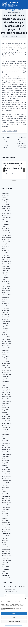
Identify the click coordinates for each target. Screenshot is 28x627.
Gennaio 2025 (6, 233)
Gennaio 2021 (6, 339)
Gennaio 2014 (6, 525)
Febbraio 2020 (6, 363)
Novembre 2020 (6, 343)
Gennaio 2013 (6, 551)
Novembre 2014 (6, 502)
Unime (15, 130)
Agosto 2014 (5, 509)
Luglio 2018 (5, 405)
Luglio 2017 (5, 432)
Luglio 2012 (5, 564)
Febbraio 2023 (6, 284)
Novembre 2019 (6, 370)
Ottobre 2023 (6, 266)
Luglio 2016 (5, 458)
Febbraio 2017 (6, 443)
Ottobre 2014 (5, 505)
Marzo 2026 (5, 204)
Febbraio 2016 (6, 469)
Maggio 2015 (5, 489)
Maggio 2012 (5, 569)
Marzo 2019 (5, 387)
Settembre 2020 (6, 348)
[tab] (12, 180)
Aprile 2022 (5, 306)
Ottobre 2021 (5, 319)
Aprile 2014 (5, 518)
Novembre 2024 (6, 237)
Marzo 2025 (5, 228)
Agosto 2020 (5, 350)
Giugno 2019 (5, 381)
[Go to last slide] (4, 170)
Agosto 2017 (5, 429)
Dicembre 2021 (6, 314)
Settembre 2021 (6, 321)
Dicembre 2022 (6, 288)
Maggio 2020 (5, 357)
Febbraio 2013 (6, 549)
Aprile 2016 (5, 465)
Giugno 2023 (5, 275)
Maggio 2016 (5, 463)
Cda (4, 130)
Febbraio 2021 (6, 337)
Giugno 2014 (5, 514)
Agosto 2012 (5, 562)
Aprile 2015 (5, 491)
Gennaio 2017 (6, 445)
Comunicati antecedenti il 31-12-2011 (15, 587)
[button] (26, 599)
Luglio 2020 (5, 352)
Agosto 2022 (5, 297)
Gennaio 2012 (6, 578)
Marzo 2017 (5, 441)
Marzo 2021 (5, 334)
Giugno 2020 (5, 354)
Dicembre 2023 (6, 261)
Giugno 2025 (5, 222)
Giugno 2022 (5, 301)
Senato (9, 130)
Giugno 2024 (5, 248)
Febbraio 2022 (6, 310)
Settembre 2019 (6, 374)
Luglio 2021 (5, 326)
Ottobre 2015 (5, 478)
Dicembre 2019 (6, 368)
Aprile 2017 (5, 438)
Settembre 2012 (6, 560)
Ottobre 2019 (5, 372)
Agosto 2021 (5, 323)
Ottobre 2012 (5, 558)
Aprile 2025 (5, 226)
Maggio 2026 (5, 200)
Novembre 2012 (6, 556)
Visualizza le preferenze (14, 621)
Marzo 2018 (5, 414)
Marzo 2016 (5, 467)
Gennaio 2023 (6, 286)
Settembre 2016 (6, 454)
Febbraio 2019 (6, 390)
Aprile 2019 (5, 385)
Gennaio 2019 (6, 392)
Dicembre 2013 (6, 527)
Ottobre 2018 (5, 399)
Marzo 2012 (5, 573)
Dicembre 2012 (6, 553)
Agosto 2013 (5, 536)
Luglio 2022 (5, 299)
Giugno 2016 (5, 460)
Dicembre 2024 (6, 235)
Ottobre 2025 (5, 215)
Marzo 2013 (5, 547)
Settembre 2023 (6, 268)
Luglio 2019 (5, 379)
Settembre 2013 (6, 533)
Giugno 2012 (5, 567)
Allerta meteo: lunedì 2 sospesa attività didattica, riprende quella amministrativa (21, 142)
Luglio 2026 (5, 195)
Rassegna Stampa (9, 589)
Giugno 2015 (5, 487)
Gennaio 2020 (6, 365)
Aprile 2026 (5, 202)
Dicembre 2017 (6, 421)
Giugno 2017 (5, 434)
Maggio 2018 (5, 410)
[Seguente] (24, 170)
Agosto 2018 (5, 403)
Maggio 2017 (5, 436)
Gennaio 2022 (6, 312)
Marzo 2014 (5, 520)
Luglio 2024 (5, 246)
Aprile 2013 (5, 544)
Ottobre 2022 (5, 292)
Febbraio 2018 (6, 416)
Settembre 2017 (6, 427)
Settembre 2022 (6, 295)
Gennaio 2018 (6, 418)
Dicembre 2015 (6, 474)
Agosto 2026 (5, 193)
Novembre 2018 (6, 396)
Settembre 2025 (6, 217)
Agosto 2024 (5, 244)
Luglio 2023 (5, 272)
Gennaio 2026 (6, 208)
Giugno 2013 (5, 540)
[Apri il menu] (25, 4)
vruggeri (6, 36)
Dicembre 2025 (6, 211)
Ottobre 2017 (5, 425)
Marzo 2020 (5, 361)
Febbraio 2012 (6, 575)
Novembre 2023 (6, 264)
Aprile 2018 (5, 412)
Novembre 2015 (6, 476)
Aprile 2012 (5, 571)
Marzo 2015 (5, 494)
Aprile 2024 (5, 253)
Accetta (14, 613)
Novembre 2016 (6, 449)
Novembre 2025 (6, 213)
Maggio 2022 (5, 303)
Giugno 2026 (5, 197)
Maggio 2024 (5, 250)
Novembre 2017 (6, 423)
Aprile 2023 (5, 279)
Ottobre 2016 (5, 452)
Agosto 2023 (5, 270)
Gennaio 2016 (6, 472)
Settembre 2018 (6, 401)
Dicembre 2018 (6, 394)
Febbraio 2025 (6, 231)
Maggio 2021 (5, 330)
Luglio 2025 (5, 219)
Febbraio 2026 (6, 206)
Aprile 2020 (5, 359)
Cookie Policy (8, 625)
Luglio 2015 (5, 485)
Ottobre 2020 (6, 345)
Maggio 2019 (5, 383)
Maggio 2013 (5, 542)
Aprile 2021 (5, 332)
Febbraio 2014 (6, 522)
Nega (14, 617)
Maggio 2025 (5, 224)
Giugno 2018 (5, 407)
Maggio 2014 (5, 516)
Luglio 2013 (5, 538)
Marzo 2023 (5, 281)
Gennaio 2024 (6, 259)
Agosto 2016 (5, 456)
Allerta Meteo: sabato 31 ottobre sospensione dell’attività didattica (7, 142)
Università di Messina (10, 591)
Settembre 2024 (6, 242)
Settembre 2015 (6, 480)
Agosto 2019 (5, 376)
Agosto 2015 (5, 483)
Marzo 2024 (5, 255)
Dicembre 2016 (6, 447)
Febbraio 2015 (6, 496)
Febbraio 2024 (6, 257)
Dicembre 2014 (6, 500)
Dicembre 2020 (6, 341)
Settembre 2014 (6, 507)
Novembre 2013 (6, 529)
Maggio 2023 (5, 277)
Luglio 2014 (5, 511)
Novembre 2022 (6, 290)
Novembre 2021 (6, 317)
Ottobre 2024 (6, 239)
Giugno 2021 (5, 328)
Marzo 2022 (5, 308)
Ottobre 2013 (5, 531)
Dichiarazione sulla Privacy (16, 625)
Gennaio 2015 (6, 498)
